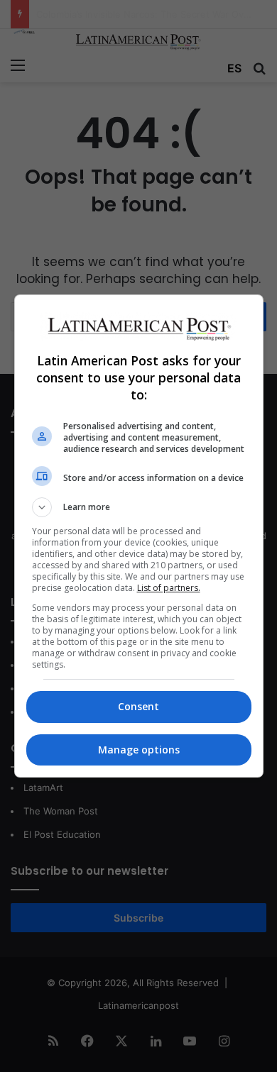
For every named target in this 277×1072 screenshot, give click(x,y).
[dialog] (139, 536)
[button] (139, 507)
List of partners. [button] (168, 588)
